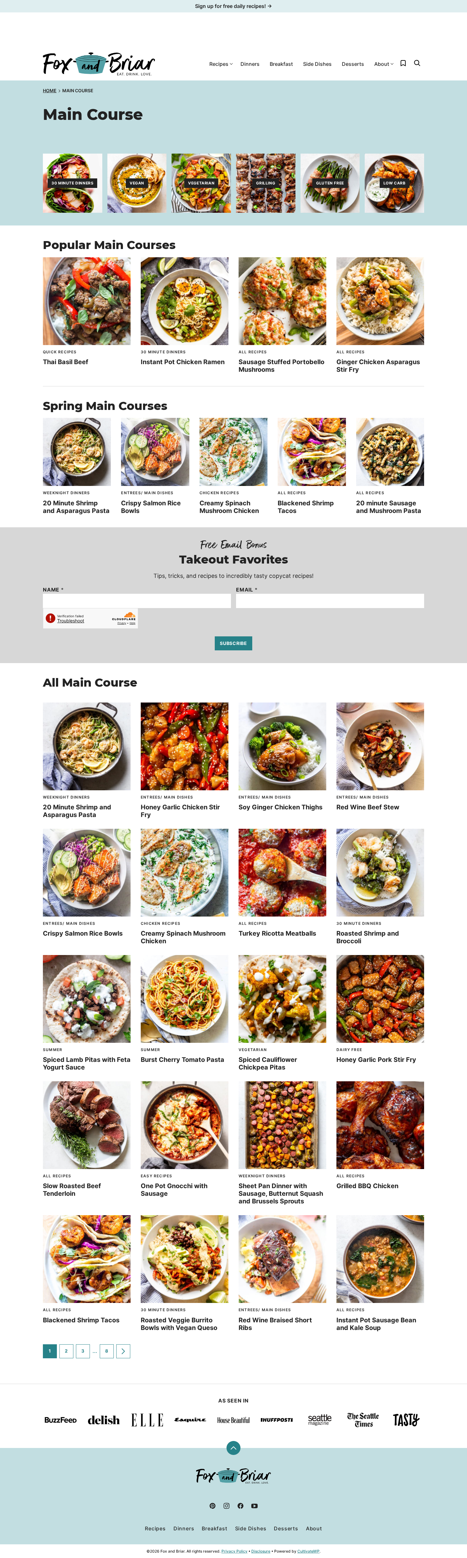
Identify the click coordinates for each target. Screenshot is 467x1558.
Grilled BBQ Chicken (367, 1186)
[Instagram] (227, 1506)
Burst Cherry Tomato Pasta (182, 1059)
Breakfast (281, 64)
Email (247, 589)
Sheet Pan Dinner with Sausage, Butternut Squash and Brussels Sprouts (281, 1193)
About (381, 64)
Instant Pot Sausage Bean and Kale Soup (376, 1324)
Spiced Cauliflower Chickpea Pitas (268, 1063)
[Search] (417, 63)
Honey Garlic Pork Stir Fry (376, 1059)
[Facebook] (240, 1506)
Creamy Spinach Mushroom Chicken (229, 507)
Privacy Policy (234, 1551)
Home (50, 90)
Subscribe (233, 643)
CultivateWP (308, 1551)
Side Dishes (317, 64)
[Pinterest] (213, 1506)
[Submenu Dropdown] (231, 64)
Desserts (353, 64)
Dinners (250, 64)
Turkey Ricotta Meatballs (277, 933)
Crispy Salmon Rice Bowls (83, 933)
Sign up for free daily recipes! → (233, 6)
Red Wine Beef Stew (367, 807)
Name (53, 589)
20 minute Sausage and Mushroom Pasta (388, 507)
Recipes (218, 64)
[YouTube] (254, 1506)
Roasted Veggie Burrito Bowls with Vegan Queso (179, 1324)
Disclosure (260, 1551)
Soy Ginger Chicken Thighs (280, 807)
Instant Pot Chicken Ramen (183, 362)
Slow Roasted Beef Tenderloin (72, 1189)
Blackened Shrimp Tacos (81, 1320)
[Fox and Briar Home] (99, 63)
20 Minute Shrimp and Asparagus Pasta (76, 507)
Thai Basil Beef (65, 362)
